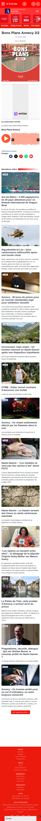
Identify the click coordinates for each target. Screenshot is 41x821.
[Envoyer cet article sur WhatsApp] (25, 157)
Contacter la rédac (20, 770)
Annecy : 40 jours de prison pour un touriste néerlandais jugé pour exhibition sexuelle (20, 300)
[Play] (3, 17)
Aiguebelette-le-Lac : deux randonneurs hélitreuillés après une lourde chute (19, 252)
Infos (26, 25)
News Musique (20, 768)
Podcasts (20, 787)
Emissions (20, 779)
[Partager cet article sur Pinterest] (20, 157)
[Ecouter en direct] (38, 4)
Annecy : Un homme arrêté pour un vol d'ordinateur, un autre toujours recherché (19, 692)
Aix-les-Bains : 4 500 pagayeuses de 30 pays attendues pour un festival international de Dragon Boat (20, 201)
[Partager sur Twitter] (15, 157)
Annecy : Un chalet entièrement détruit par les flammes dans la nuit (19, 425)
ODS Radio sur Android (20, 798)
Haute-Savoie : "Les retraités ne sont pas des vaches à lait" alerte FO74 (20, 466)
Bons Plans (16, 25)
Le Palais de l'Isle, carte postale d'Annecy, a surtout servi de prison (19, 604)
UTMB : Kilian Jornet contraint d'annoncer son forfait (18, 388)
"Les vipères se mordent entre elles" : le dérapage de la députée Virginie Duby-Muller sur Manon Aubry (20, 555)
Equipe (20, 754)
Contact (21, 752)
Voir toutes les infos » (20, 712)
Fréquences (20, 759)
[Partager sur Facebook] (10, 157)
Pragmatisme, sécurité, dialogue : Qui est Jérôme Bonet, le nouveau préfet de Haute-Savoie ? (19, 652)
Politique (35, 25)
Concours (20, 781)
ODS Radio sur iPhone (20, 796)
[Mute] (37, 11)
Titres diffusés (20, 756)
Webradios (20, 790)
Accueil (4, 25)
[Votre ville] (24, 4)
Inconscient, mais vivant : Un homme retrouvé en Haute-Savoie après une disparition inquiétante (20, 350)
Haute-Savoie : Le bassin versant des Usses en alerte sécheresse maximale (20, 513)
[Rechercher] (33, 4)
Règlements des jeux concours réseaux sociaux (20, 805)
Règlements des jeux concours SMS (20, 807)
